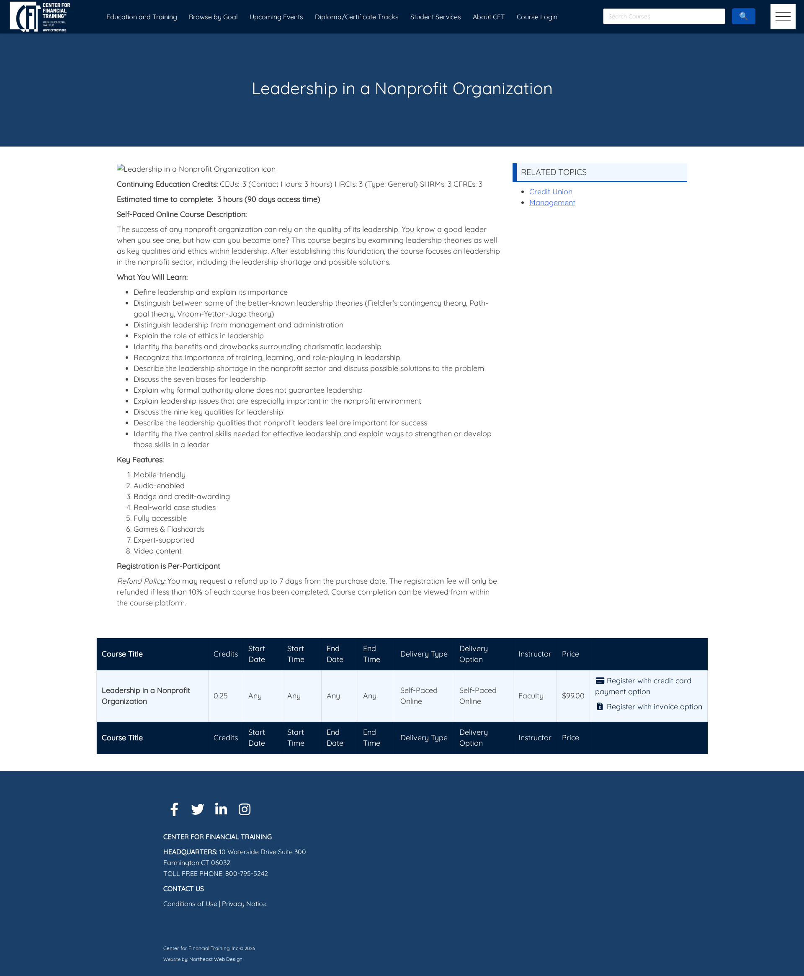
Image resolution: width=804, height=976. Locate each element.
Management (552, 202)
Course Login (537, 17)
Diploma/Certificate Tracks (357, 17)
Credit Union (550, 191)
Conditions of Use (190, 903)
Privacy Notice (244, 903)
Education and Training (141, 17)
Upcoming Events (276, 17)
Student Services (435, 17)
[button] (783, 16)
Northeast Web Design (215, 959)
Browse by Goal (213, 17)
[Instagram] (244, 809)
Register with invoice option (653, 706)
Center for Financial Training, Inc (200, 948)
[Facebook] (174, 809)
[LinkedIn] (221, 809)
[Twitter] (198, 809)
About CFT (489, 17)
